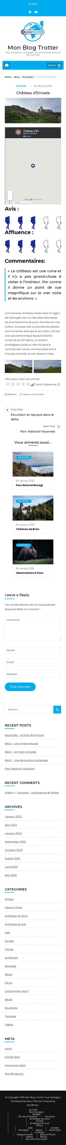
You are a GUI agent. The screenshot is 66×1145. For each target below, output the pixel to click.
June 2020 (11, 867)
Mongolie (10, 966)
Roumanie (21, 86)
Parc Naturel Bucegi (29, 485)
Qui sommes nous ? (17, 991)
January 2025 (13, 817)
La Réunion (11, 958)
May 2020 (11, 875)
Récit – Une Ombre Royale (21, 743)
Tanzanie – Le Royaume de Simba (38, 793)
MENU (52, 65)
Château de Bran (27, 529)
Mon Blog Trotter (33, 47)
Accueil (33, 1109)
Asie (7, 933)
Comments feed (15, 1065)
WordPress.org (14, 1074)
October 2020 (13, 850)
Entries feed (12, 1057)
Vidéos (9, 1025)
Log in (8, 1049)
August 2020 (12, 858)
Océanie (39, 1132)
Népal (8, 974)
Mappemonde (25, 1134)
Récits (8, 999)
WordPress (32, 1105)
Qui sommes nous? (36, 1139)
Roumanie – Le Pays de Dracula (24, 735)
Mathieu (12, 394)
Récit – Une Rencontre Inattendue (26, 760)
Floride (9, 949)
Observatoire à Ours (29, 573)
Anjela (8, 793)
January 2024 (13, 833)
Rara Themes (34, 1101)
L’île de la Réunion (27, 1116)
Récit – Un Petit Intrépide (20, 752)
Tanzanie (10, 1016)
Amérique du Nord (16, 916)
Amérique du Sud (15, 924)
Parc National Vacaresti (20, 769)
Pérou (8, 983)
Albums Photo (13, 907)
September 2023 (15, 842)
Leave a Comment (33, 394)
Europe (9, 941)
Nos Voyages (36, 1112)
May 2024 (11, 825)
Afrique (9, 899)
